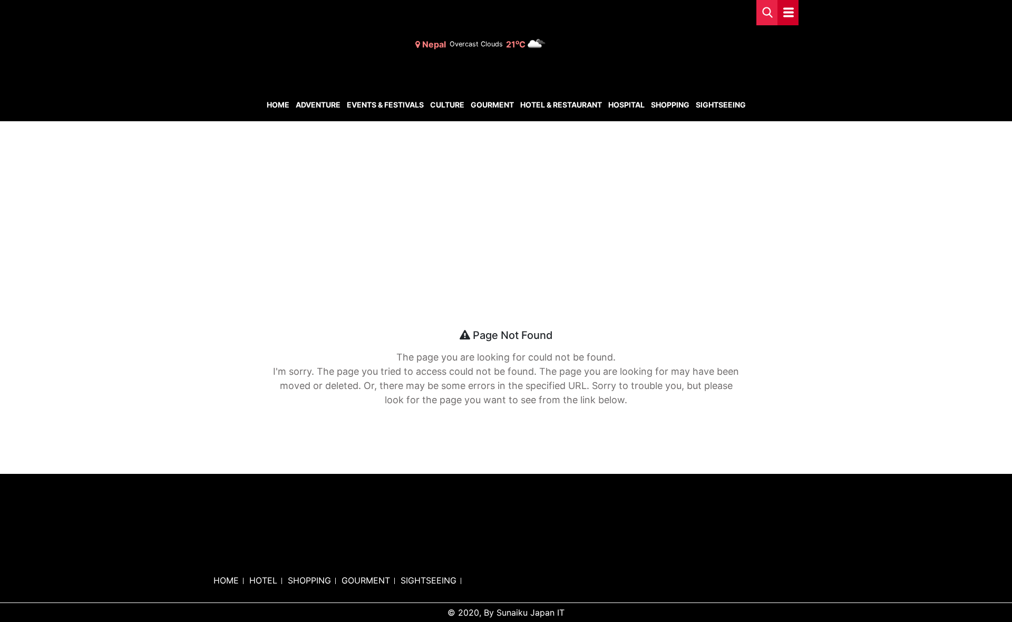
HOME (226, 580)
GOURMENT (366, 580)
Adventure (318, 104)
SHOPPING (309, 580)
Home (278, 104)
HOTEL (263, 580)
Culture (447, 104)
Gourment (492, 104)
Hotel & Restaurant (561, 104)
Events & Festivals (385, 104)
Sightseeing (721, 104)
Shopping (670, 104)
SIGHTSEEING (428, 580)
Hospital (626, 104)
